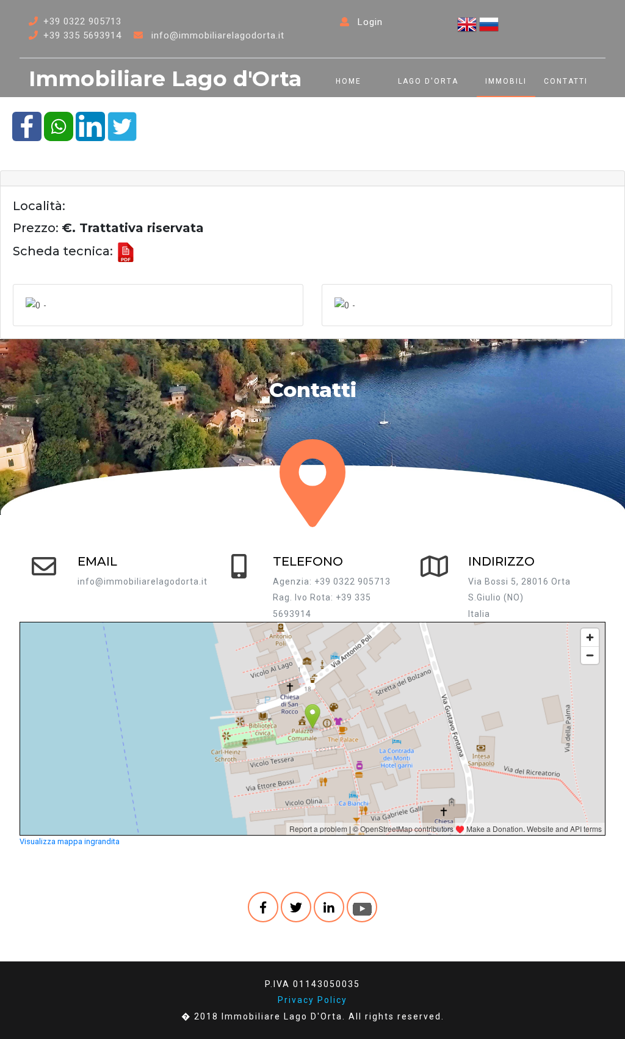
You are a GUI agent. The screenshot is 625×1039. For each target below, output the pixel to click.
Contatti (566, 81)
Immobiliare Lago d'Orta (165, 78)
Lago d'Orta (428, 81)
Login (369, 21)
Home (348, 81)
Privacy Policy (312, 1000)
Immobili (506, 81)
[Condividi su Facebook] (27, 125)
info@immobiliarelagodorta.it (217, 35)
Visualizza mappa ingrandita (70, 841)
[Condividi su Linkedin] (90, 125)
